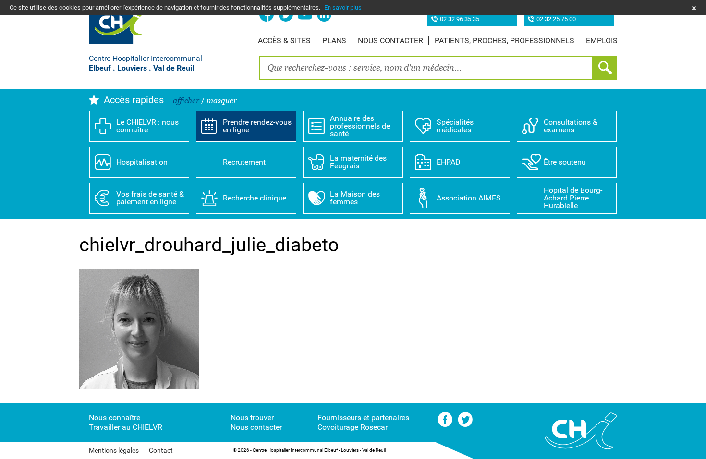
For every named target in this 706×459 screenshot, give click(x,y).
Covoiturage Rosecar (352, 427)
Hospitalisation (142, 161)
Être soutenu (565, 161)
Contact (161, 450)
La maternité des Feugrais (358, 161)
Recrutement (244, 161)
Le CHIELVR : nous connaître (147, 126)
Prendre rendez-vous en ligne (257, 126)
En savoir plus (343, 7)
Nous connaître (114, 417)
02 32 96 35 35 (459, 19)
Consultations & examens (570, 126)
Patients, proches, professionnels (504, 40)
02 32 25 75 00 (556, 19)
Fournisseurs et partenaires (363, 417)
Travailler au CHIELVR (125, 427)
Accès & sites (284, 40)
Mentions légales (114, 450)
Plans (334, 40)
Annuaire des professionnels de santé (360, 126)
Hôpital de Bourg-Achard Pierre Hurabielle (573, 198)
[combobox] (426, 68)
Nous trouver (252, 417)
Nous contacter (390, 40)
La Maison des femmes (355, 197)
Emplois (602, 40)
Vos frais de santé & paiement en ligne (150, 197)
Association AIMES (469, 197)
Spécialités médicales (455, 126)
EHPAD (449, 161)
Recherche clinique (254, 197)
